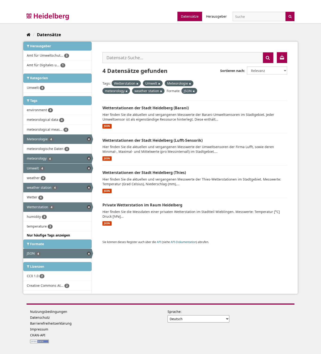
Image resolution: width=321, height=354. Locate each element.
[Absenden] (290, 16)
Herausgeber (216, 16)
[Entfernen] (137, 83)
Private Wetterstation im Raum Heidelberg (142, 205)
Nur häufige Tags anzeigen (48, 235)
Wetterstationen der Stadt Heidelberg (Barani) (145, 107)
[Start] (29, 34)
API (159, 242)
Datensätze (190, 16)
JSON (107, 126)
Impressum (39, 329)
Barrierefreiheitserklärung (51, 323)
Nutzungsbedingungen (48, 311)
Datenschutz (40, 317)
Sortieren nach (232, 70)
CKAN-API (37, 335)
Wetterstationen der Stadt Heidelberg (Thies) (144, 172)
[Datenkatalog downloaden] (282, 57)
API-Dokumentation (183, 242)
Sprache (174, 311)
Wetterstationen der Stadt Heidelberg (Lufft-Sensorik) (152, 140)
